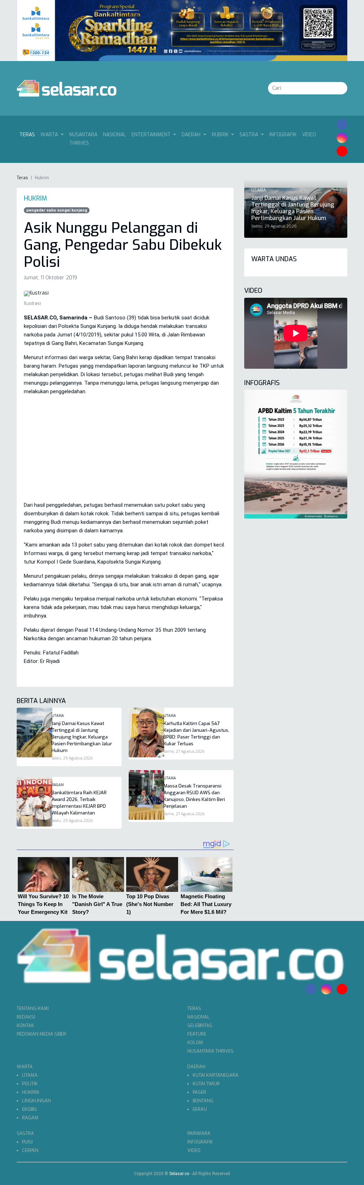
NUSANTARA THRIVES (83, 139)
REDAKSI (26, 1017)
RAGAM (30, 1118)
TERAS (194, 1008)
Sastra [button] (249, 134)
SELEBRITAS (199, 1025)
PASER (199, 1092)
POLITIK (30, 1084)
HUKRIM (30, 1092)
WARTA (25, 1067)
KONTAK (25, 1025)
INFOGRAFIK (282, 134)
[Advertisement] (125, 451)
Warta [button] (50, 134)
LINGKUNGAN (36, 1101)
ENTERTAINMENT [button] (152, 134)
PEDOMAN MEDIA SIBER (41, 1034)
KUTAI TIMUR (206, 1084)
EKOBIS (29, 1109)
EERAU (200, 1109)
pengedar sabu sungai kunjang (56, 210)
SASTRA (25, 1133)
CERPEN (30, 1150)
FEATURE (196, 1034)
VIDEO (309, 134)
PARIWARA (198, 1133)
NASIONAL (114, 134)
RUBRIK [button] (221, 134)
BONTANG (203, 1101)
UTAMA (30, 1075)
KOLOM (195, 1042)
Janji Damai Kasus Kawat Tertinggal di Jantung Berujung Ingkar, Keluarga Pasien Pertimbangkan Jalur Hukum (82, 736)
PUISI (27, 1142)
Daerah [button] (192, 134)
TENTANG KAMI (33, 1008)
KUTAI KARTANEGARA (216, 1075)
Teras (29, 134)
